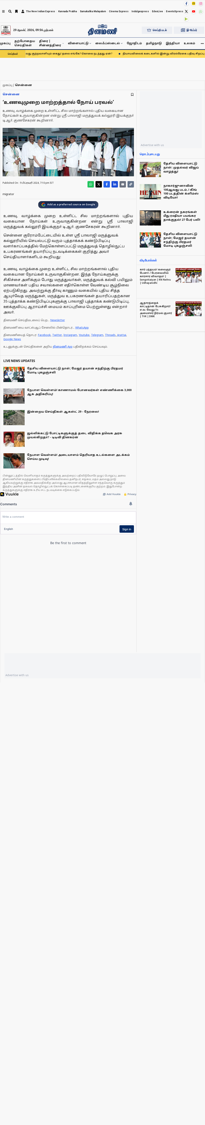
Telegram (97, 335)
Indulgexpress (140, 11)
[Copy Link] (131, 184)
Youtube (84, 335)
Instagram (70, 335)
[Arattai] (193, 3)
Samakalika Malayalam (93, 11)
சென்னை (11, 94)
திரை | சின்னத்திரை (50, 43)
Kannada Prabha (67, 11)
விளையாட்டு (78, 43)
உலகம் (189, 43)
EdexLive (157, 11)
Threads (110, 335)
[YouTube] (193, 11)
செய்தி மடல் (160, 30)
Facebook (44, 335)
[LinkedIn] (115, 184)
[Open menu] (3, 11)
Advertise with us (152, 145)
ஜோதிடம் (134, 43)
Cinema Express (119, 11)
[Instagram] (200, 3)
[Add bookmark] (132, 94)
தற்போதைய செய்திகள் (24, 43)
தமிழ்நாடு (154, 43)
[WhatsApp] (200, 11)
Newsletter (57, 320)
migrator (8, 194)
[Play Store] (186, 19)
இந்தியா (173, 43)
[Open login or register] (23, 11)
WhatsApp (82, 328)
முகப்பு (5, 43)
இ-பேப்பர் (192, 30)
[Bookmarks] (16, 11)
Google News (12, 339)
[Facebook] (186, 3)
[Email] (123, 184)
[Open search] (10, 11)
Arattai (121, 335)
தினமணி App (62, 347)
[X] (186, 11)
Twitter (57, 335)
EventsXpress (174, 11)
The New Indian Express (40, 11)
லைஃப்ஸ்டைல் (107, 43)
